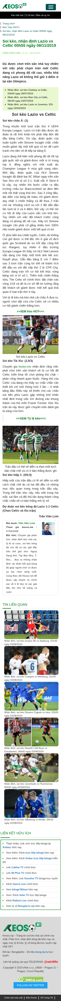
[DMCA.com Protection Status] (30, 979)
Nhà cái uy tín (43, 15)
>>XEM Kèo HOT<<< (30, 311)
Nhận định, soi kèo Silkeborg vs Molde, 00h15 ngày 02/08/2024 (28, 821)
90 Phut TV (17, 872)
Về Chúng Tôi (46, 998)
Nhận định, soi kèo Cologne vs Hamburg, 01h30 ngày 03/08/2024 (30, 678)
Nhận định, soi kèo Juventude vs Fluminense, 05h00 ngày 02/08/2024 (28, 785)
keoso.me (25, 366)
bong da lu (41, 951)
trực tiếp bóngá (34, 852)
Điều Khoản (31, 998)
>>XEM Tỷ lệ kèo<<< (31, 418)
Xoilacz (7, 847)
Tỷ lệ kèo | (30, 15)
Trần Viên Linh (26, 523)
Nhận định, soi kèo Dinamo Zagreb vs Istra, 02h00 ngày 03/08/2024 (31, 714)
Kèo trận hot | (17, 15)
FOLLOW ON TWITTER (30, 985)
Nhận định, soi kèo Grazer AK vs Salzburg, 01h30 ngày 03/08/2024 (30, 642)
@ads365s (51, 961)
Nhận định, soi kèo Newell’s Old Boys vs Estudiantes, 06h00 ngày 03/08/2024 (25, 750)
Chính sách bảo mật (13, 998)
